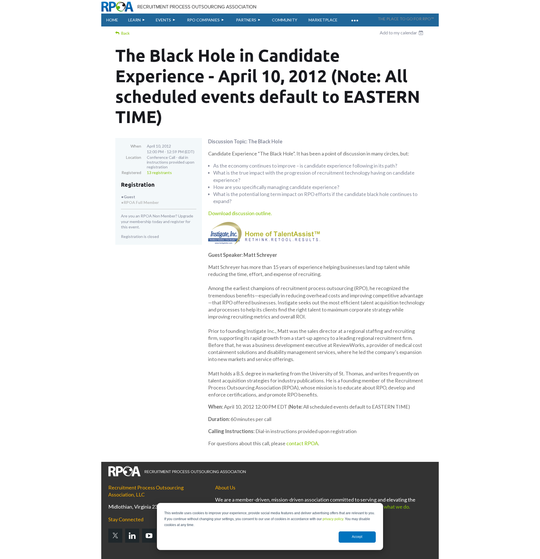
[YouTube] (149, 536)
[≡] (354, 17)
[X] (115, 536)
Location (133, 157)
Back (125, 33)
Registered (131, 172)
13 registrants (159, 172)
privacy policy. (333, 519)
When (135, 146)
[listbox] (402, 32)
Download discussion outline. (240, 213)
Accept (357, 537)
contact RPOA (302, 443)
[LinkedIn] (132, 536)
